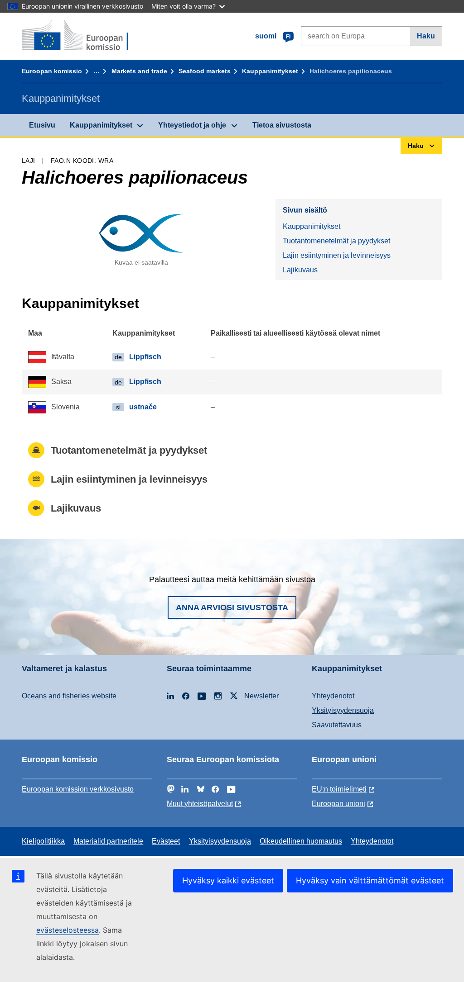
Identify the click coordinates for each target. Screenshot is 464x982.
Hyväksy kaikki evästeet (228, 880)
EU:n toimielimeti (339, 789)
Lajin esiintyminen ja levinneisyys (337, 255)
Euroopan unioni (338, 803)
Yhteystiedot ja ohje (192, 125)
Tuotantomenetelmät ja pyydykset (336, 241)
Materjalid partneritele (108, 841)
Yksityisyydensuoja (343, 710)
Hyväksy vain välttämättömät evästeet (370, 880)
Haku (426, 36)
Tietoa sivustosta (281, 125)
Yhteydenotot (333, 696)
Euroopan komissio (52, 71)
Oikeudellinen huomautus (301, 841)
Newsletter (261, 696)
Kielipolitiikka (43, 841)
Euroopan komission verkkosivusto (78, 789)
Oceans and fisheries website (69, 696)
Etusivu (42, 125)
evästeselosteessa (67, 930)
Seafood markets (205, 71)
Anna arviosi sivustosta (232, 607)
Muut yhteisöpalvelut (200, 803)
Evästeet (166, 841)
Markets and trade (139, 71)
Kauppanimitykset (270, 71)
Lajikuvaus (300, 270)
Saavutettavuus (337, 725)
